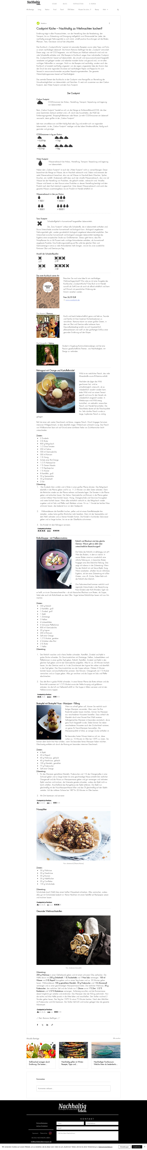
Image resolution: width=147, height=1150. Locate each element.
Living (39, 9)
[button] (118, 9)
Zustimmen (136, 1147)
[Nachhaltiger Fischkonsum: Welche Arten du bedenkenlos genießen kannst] (106, 1050)
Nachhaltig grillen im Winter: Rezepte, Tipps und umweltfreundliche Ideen (72, 1063)
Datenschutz (43, 1133)
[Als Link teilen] (52, 1025)
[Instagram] (50, 1133)
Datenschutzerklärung (105, 1147)
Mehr (104, 9)
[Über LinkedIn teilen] (47, 1025)
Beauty (97, 9)
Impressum (35, 1133)
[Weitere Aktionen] (109, 23)
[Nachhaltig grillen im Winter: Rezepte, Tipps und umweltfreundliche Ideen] (73, 1050)
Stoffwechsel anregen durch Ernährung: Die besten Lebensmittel (39, 1063)
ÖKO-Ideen (71, 9)
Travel (62, 9)
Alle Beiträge (30, 9)
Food (54, 9)
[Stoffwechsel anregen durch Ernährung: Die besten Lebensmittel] (41, 1050)
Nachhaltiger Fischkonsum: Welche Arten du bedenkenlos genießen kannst (105, 1063)
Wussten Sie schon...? (84, 9)
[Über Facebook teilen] (37, 1025)
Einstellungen (124, 1147)
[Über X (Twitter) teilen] (42, 1025)
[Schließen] (144, 1146)
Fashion (47, 9)
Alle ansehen (116, 1038)
